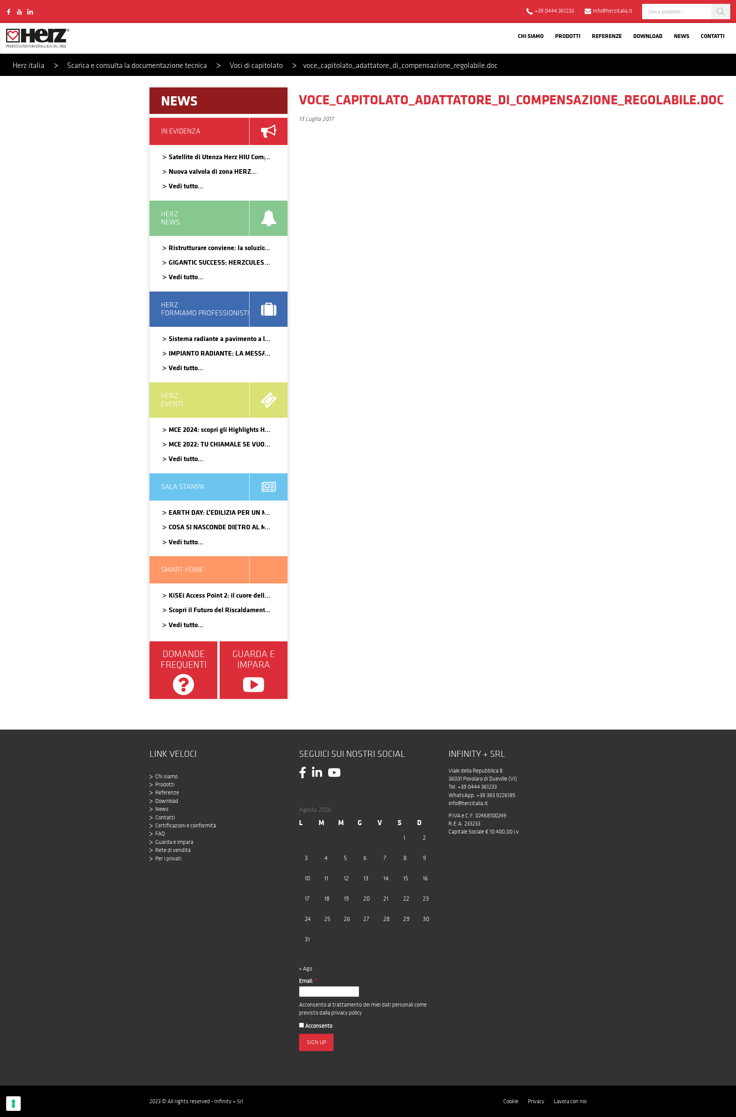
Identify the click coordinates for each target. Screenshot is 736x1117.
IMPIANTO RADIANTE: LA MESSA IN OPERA (216, 353)
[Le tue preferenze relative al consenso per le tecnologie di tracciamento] (13, 1103)
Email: (308, 980)
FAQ (160, 833)
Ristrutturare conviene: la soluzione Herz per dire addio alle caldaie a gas (216, 247)
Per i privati (168, 858)
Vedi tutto (183, 186)
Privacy (536, 1101)
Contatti (712, 36)
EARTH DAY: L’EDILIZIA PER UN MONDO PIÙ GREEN (216, 512)
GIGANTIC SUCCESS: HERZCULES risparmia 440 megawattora (216, 262)
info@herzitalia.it (468, 803)
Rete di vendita (173, 850)
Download (647, 36)
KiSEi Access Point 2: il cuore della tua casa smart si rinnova (216, 595)
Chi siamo (531, 36)
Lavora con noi (570, 1101)
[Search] (720, 11)
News (681, 36)
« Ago (305, 968)
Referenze (607, 36)
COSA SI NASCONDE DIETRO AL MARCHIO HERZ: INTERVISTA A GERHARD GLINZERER (216, 527)
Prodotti (567, 36)
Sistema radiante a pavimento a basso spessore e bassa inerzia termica (216, 338)
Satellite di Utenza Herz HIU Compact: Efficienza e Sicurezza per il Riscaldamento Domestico (216, 156)
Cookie (510, 1101)
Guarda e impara (174, 842)
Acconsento (318, 1025)
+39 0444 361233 (477, 786)
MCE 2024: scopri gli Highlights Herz (216, 429)
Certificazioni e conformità (185, 825)
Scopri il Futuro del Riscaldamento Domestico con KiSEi (216, 610)
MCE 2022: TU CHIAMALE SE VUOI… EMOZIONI (216, 444)
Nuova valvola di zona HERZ (210, 171)
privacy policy (346, 1012)
